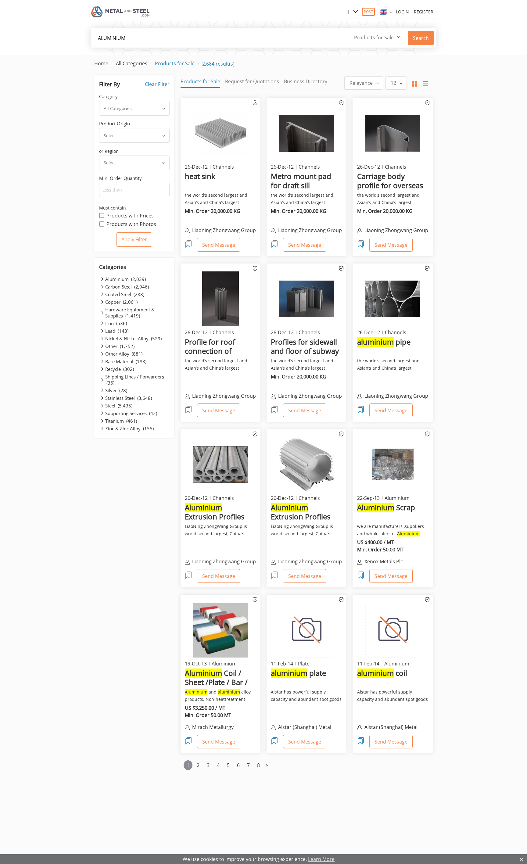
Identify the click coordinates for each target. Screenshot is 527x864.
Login (402, 12)
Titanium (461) (121, 421)
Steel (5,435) (118, 406)
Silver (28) (116, 390)
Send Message (218, 245)
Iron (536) (116, 323)
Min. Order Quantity (120, 178)
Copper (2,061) (121, 302)
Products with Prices (130, 215)
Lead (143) (116, 331)
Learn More (321, 859)
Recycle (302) (119, 369)
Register (423, 12)
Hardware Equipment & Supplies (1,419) (130, 313)
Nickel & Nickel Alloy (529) (133, 338)
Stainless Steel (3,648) (128, 398)
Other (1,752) (119, 346)
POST (368, 11)
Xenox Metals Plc (383, 561)
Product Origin (114, 123)
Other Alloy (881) (123, 354)
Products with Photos (131, 224)
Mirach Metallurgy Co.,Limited (213, 728)
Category (108, 96)
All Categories (131, 63)
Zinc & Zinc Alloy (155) (129, 428)
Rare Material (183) (125, 361)
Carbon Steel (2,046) (127, 287)
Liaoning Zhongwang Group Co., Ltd (224, 562)
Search (421, 38)
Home (101, 63)
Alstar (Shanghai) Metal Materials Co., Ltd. (304, 728)
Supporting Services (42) (131, 413)
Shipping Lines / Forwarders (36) (134, 380)
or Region (109, 151)
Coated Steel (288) (124, 294)
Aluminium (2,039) (125, 279)
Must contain (112, 208)
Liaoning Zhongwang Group (224, 230)
